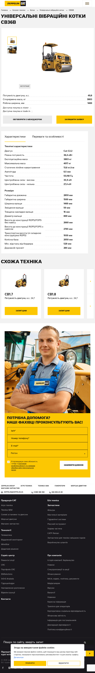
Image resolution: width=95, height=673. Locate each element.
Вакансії (51, 593)
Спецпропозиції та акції (58, 570)
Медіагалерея (54, 583)
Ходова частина (55, 529)
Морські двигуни (78, 486)
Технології (6, 530)
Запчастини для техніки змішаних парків (66, 538)
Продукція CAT (8, 501)
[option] (12, 41)
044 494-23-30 (57, 492)
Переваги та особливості (48, 137)
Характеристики (15, 137)
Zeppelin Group (8, 486)
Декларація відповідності (59, 625)
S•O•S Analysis (7, 579)
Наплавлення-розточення (13, 588)
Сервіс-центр (8, 556)
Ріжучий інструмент (57, 524)
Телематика (6, 535)
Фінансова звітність (57, 616)
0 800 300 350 (39, 492)
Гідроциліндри (7, 583)
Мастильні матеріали (57, 515)
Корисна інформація (57, 602)
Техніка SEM (43, 486)
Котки (32, 10)
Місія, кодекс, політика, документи (63, 579)
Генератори (60, 486)
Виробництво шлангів (58, 543)
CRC (3, 565)
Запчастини (53, 506)
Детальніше (19, 657)
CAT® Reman (53, 533)
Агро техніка (26, 486)
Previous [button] (90, 281)
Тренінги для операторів (59, 607)
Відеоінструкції (8, 593)
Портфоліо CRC (8, 570)
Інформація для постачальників (62, 620)
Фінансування (54, 574)
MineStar (5, 544)
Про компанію (55, 556)
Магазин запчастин (10, 488)
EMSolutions (6, 574)
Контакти (6, 599)
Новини (51, 565)
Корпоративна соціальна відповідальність (67, 611)
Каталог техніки (19, 10)
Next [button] (90, 306)
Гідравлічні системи (57, 520)
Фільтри (51, 510)
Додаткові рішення (9, 549)
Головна (4, 10)
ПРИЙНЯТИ (30, 663)
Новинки (51, 597)
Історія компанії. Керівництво (61, 560)
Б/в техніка (53, 501)
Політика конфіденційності (60, 630)
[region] (47, 656)
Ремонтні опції (7, 560)
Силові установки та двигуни (14, 515)
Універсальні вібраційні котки (52, 10)
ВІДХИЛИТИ (64, 663)
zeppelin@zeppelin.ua (13, 492)
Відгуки (51, 588)
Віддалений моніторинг (12, 540)
